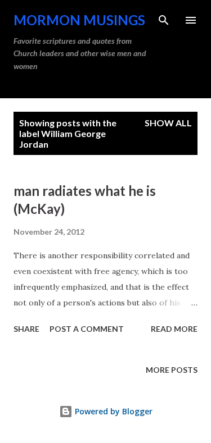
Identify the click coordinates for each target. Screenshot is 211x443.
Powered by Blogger (112, 411)
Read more (174, 329)
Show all (168, 122)
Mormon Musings (79, 20)
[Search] (163, 20)
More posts (171, 370)
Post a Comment (87, 329)
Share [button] (26, 329)
